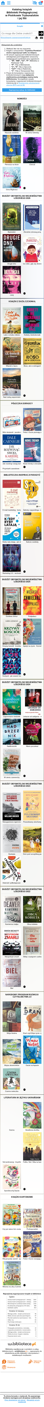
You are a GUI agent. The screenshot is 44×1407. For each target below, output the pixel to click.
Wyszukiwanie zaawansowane (12, 37)
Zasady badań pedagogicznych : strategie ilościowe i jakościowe (26, 1299)
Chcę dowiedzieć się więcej (15, 1400)
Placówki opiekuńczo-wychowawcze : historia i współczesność (25, 1318)
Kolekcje (27, 37)
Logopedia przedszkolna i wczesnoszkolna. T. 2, (21, 1330)
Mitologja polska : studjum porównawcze (19, 1313)
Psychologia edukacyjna (14, 1322)
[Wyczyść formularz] (36, 37)
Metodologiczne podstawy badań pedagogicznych (22, 1303)
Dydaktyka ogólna (13, 1307)
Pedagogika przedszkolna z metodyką (18, 1328)
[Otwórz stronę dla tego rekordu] (12, 117)
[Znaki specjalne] (41, 37)
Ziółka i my (11, 1320)
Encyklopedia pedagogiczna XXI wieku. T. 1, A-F (21, 1305)
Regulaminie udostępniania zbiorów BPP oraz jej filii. (22, 84)
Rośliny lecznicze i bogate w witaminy (18, 1334)
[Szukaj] (41, 33)
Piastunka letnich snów (14, 1336)
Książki (20, 26)
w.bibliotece (21, 1351)
